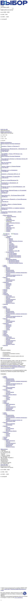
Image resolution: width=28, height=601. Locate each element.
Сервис (5, 292)
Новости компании (10, 279)
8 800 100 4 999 (4, 464)
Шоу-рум (8, 258)
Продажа (8, 286)
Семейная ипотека (10, 271)
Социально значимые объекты (16, 263)
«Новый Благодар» (10, 220)
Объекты (3, 143)
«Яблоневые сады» (10, 227)
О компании (6, 294)
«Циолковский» (9, 225)
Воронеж (16, 233)
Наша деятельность (10, 296)
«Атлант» (8, 231)
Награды (8, 298)
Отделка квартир (10, 252)
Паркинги (7, 143)
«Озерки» (8, 230)
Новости (5, 277)
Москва (8, 233)
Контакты (5, 304)
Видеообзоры (9, 281)
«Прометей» (9, 228)
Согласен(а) (3, 373)
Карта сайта (7, 589)
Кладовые (12, 143)
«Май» (7, 224)
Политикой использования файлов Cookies (10, 365)
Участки (8, 288)
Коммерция (17, 143)
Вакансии (5, 293)
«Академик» (9, 219)
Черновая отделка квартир (15, 256)
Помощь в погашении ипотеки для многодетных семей (14, 275)
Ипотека (5, 266)
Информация (9, 301)
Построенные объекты (11, 259)
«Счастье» (8, 226)
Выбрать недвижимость (6, 131)
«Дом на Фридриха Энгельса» (13, 222)
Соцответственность (11, 299)
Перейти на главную (5, 358)
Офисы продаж (4, 449)
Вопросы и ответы (10, 303)
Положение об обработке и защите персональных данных (13, 367)
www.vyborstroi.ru (18, 597)
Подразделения (9, 300)
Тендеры (5, 290)
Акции (4, 265)
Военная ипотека (10, 270)
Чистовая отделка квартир (15, 255)
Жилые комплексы (7, 215)
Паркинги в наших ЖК (14, 250)
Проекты (5, 235)
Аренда (7, 287)
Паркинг (5, 289)
